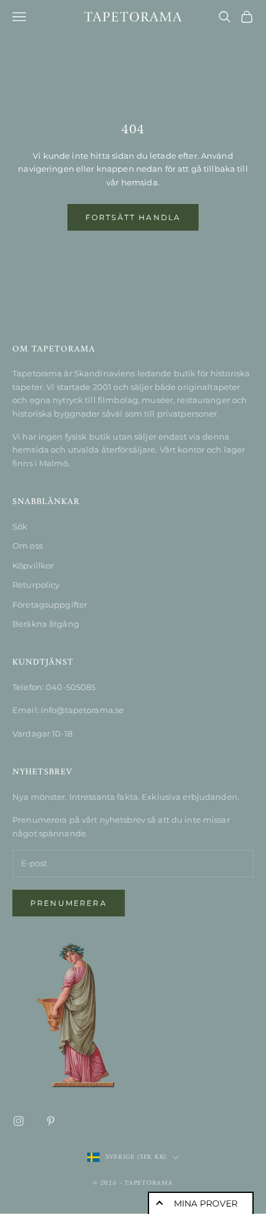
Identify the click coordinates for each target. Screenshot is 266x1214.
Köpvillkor (33, 565)
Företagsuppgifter (49, 604)
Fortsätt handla (133, 217)
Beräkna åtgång (45, 624)
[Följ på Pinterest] (51, 1121)
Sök (19, 526)
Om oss (27, 546)
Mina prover (206, 1203)
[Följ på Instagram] (18, 1121)
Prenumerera (68, 903)
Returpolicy (35, 585)
